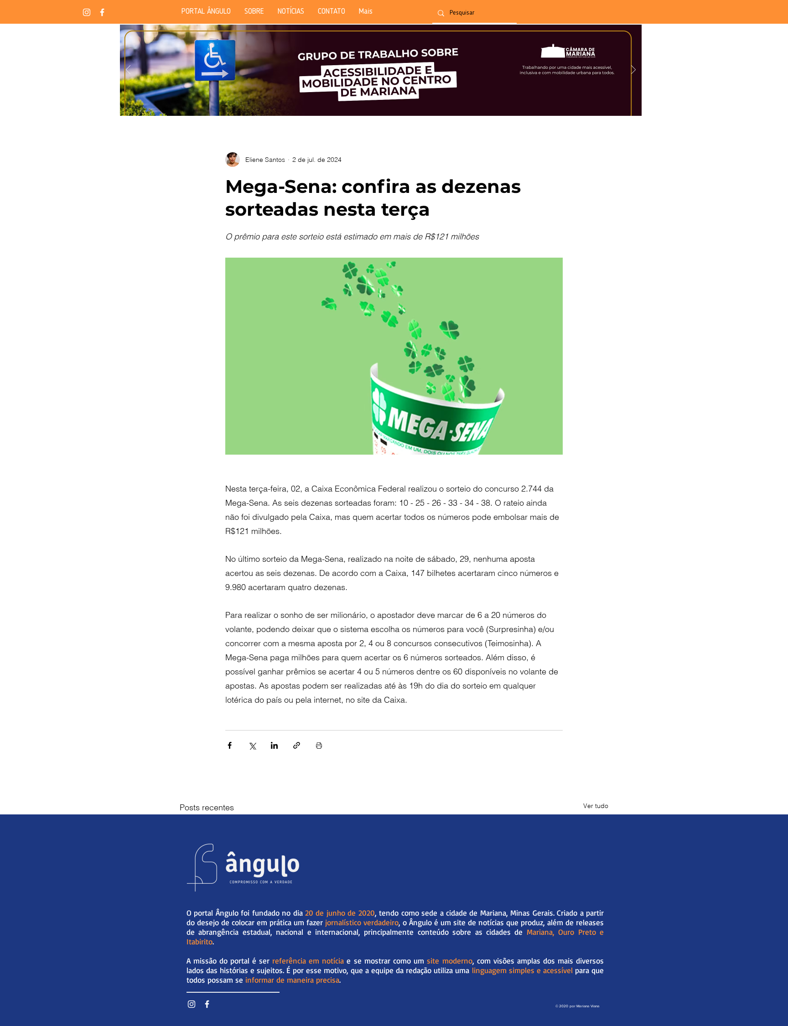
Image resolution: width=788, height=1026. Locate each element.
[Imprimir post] (319, 745)
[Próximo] (633, 70)
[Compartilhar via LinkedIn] (274, 745)
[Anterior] (128, 70)
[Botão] (380, 70)
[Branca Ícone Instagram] (87, 12)
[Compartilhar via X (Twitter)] (252, 745)
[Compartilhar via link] (296, 745)
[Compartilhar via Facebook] (229, 745)
